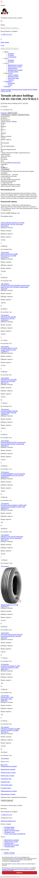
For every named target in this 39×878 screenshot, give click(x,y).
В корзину (4, 113)
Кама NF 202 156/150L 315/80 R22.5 (8, 319)
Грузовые (11, 55)
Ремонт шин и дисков (14, 66)
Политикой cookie (15, 861)
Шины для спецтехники (11, 830)
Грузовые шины (9, 829)
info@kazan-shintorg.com (8, 821)
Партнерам (11, 83)
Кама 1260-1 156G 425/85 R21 (6, 699)
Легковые (11, 53)
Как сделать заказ (13, 78)
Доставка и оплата (24, 115)
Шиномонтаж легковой (15, 65)
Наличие (14, 115)
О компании (8, 81)
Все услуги (4, 764)
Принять (19, 872)
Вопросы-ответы (13, 76)
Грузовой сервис (13, 71)
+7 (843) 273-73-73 (6, 34)
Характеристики (5, 115)
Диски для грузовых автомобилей (14, 833)
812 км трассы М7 (14, 162)
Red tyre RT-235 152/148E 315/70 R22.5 (8, 256)
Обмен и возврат (13, 75)
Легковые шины (9, 827)
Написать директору (7, 800)
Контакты (7, 86)
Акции (10, 85)
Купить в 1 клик (12, 113)
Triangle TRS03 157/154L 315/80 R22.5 (8, 350)
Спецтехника (12, 57)
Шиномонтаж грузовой (15, 70)
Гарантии (11, 80)
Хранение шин (12, 68)
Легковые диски (9, 832)
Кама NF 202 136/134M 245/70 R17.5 (8, 382)
